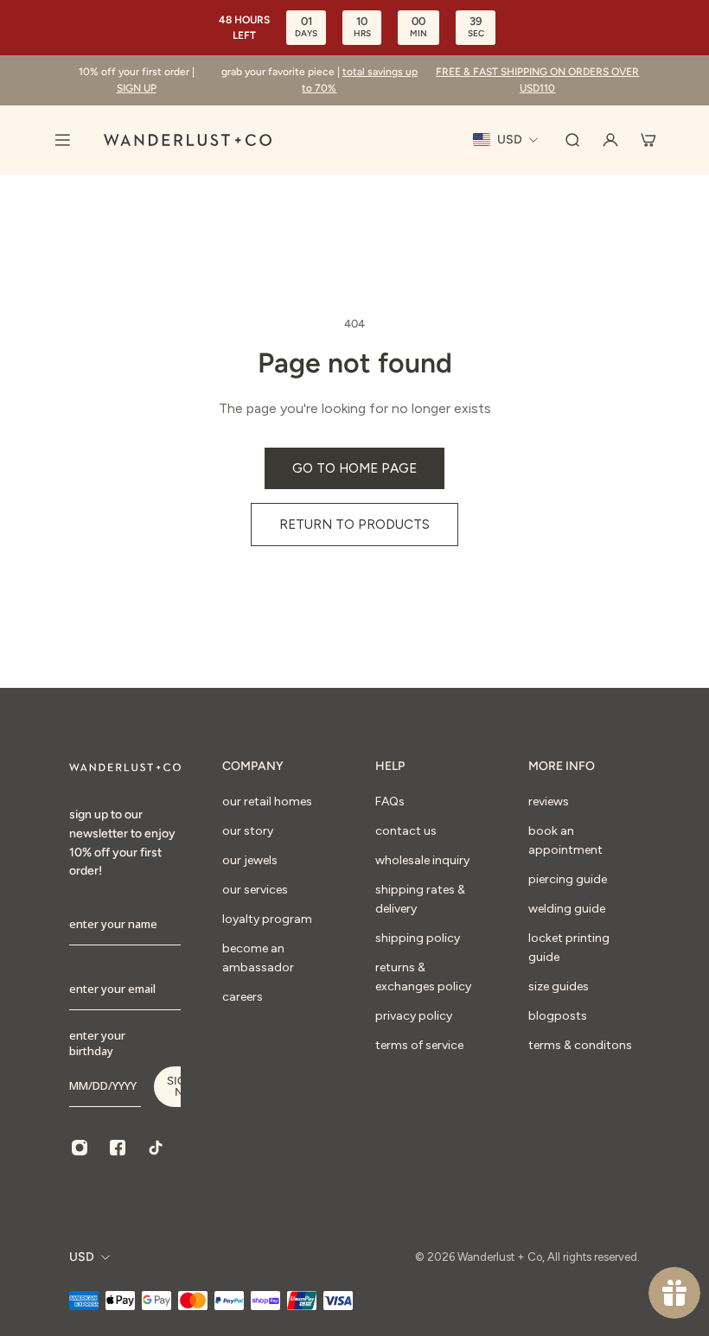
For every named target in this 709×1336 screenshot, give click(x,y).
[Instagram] (80, 1148)
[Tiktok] (156, 1148)
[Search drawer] (572, 140)
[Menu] (62, 140)
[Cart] (648, 140)
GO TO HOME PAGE (354, 468)
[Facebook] (118, 1148)
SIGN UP (136, 88)
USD (81, 1257)
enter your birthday (97, 1043)
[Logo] (187, 140)
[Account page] (610, 140)
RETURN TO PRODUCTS (354, 524)
